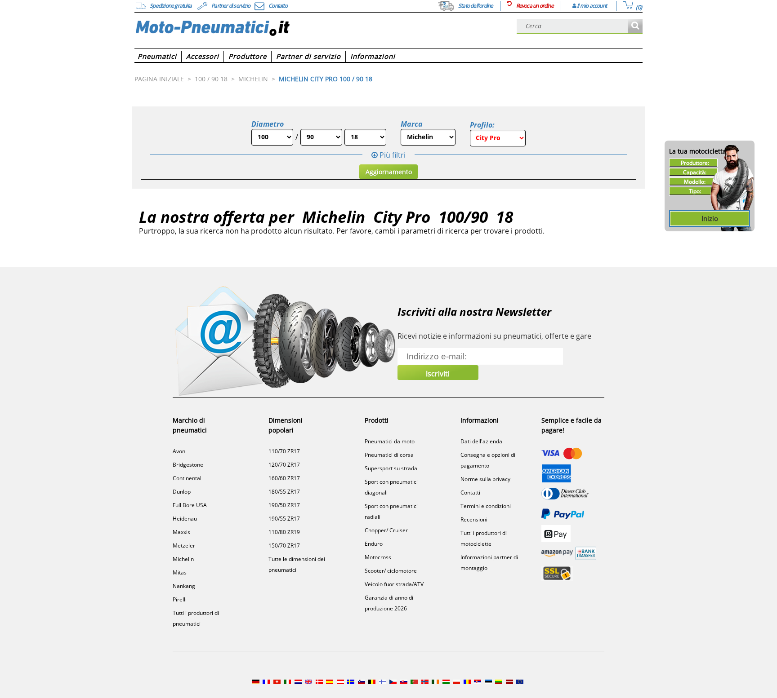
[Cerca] (635, 26)
